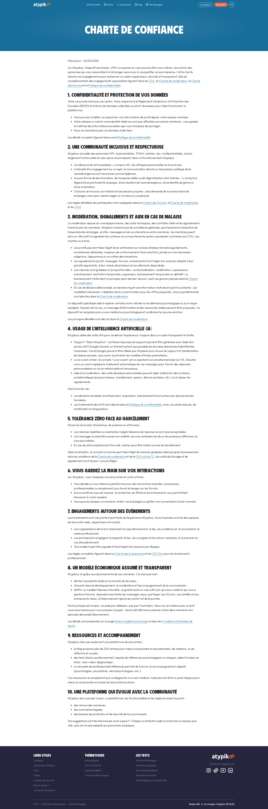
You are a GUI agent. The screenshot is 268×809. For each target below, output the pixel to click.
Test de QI (95, 765)
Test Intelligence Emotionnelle (151, 780)
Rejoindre (221, 4)
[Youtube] (223, 769)
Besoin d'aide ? (41, 785)
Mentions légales (77, 804)
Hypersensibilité (93, 770)
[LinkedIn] (230, 769)
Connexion (205, 4)
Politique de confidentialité (104, 85)
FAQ (36, 770)
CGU (152, 81)
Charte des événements (129, 553)
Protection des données (53, 804)
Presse (37, 775)
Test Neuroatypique (146, 765)
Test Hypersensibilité (147, 770)
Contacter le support (44, 790)
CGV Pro (157, 553)
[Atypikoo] (42, 4)
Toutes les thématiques (97, 775)
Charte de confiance (44, 765)
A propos (38, 760)
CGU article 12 (145, 456)
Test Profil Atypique (146, 760)
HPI (87, 765)
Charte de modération (173, 81)
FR (231, 4)
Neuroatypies (92, 760)
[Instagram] (209, 769)
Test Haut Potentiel (146, 775)
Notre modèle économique (131, 621)
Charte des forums (154, 202)
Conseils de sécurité (44, 780)
